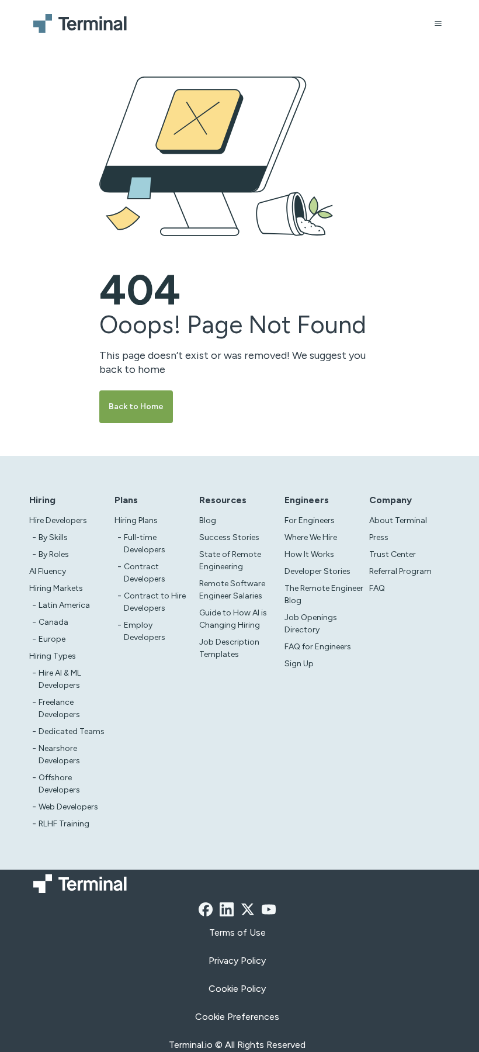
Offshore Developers (59, 784)
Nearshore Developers (59, 754)
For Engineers (309, 520)
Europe (52, 639)
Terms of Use (237, 932)
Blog (207, 520)
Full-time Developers (144, 543)
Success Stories (229, 537)
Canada (53, 622)
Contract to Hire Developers (155, 602)
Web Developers (68, 807)
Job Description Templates (229, 648)
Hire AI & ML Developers (60, 679)
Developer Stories (317, 571)
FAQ (377, 588)
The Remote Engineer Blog (323, 594)
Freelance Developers (59, 708)
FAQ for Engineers (317, 647)
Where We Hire (310, 537)
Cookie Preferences (237, 1016)
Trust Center (392, 554)
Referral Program (400, 571)
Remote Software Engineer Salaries (232, 590)
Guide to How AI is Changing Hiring (233, 619)
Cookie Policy (237, 988)
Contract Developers (144, 573)
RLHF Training (64, 824)
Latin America (64, 605)
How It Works (309, 554)
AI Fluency (47, 571)
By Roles (54, 554)
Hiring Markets (56, 588)
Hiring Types (52, 656)
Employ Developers (144, 631)
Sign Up (299, 664)
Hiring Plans (136, 520)
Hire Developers (58, 520)
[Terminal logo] (81, 23)
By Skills (53, 537)
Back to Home (136, 406)
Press (378, 537)
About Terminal (398, 520)
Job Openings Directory (310, 623)
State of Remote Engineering (230, 560)
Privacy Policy (237, 960)
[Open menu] (438, 23)
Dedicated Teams (72, 731)
